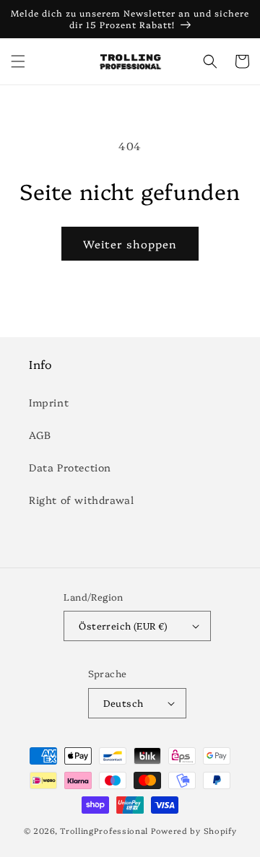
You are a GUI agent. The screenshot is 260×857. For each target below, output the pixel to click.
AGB (40, 434)
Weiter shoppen (130, 243)
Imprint (49, 402)
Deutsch (123, 702)
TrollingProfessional (104, 830)
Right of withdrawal (81, 499)
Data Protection (70, 467)
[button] (18, 61)
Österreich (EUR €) (123, 625)
